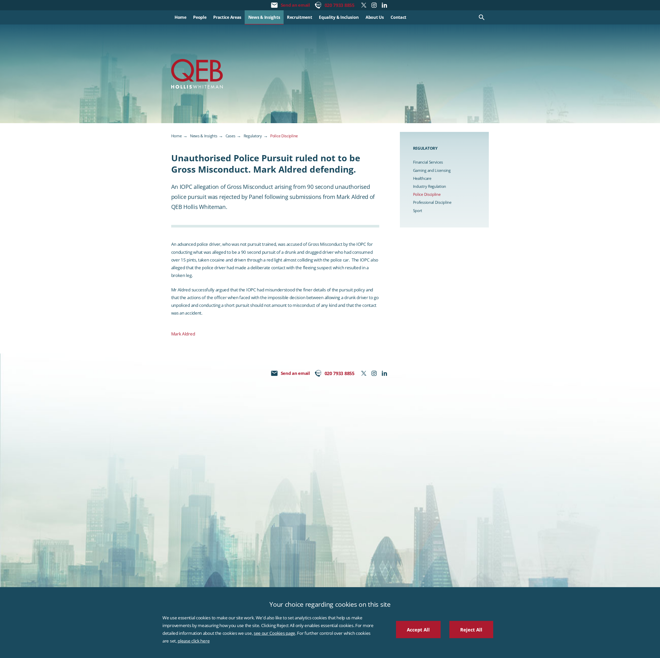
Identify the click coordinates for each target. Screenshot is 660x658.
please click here (194, 641)
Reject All (471, 629)
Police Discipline (284, 135)
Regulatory (253, 135)
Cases (230, 135)
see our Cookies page (274, 633)
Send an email (295, 5)
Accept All (418, 629)
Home (176, 135)
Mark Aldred (183, 334)
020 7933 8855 (339, 5)
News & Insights (203, 135)
